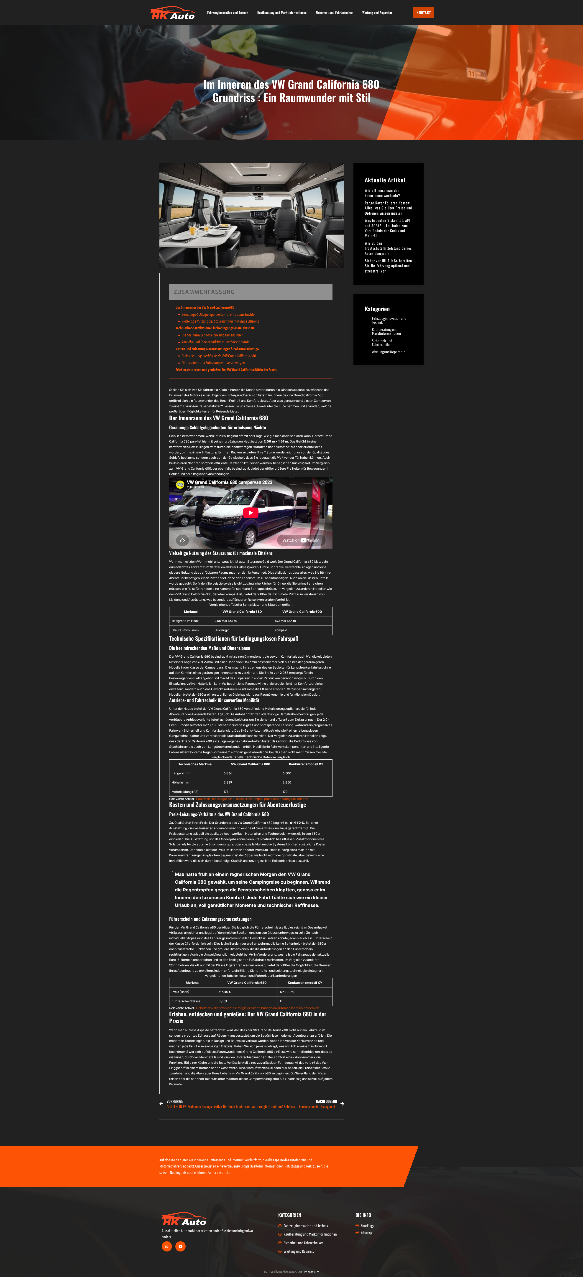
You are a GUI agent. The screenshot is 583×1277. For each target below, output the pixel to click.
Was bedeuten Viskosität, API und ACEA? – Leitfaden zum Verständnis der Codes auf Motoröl (387, 228)
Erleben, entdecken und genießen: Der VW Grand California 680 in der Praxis (226, 370)
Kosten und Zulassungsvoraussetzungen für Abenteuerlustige (217, 349)
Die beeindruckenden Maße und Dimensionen (212, 335)
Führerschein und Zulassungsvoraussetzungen (213, 363)
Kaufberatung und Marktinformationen (282, 12)
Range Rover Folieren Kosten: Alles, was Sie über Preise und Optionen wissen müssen (388, 208)
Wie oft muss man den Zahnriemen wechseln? (382, 193)
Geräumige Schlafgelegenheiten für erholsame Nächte (218, 314)
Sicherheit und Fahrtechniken (334, 12)
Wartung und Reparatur (377, 12)
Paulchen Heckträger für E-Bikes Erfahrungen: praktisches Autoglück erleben (252, 799)
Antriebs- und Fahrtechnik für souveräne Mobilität (215, 342)
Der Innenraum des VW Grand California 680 (205, 307)
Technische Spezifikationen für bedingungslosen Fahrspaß (215, 328)
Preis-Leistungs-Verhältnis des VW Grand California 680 (219, 356)
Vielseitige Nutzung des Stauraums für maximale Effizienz (220, 321)
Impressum (311, 1272)
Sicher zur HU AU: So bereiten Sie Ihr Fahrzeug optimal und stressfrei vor (388, 266)
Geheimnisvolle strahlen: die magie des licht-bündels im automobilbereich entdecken (257, 1008)
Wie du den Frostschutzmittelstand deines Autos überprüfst (388, 248)
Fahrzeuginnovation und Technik (227, 12)
